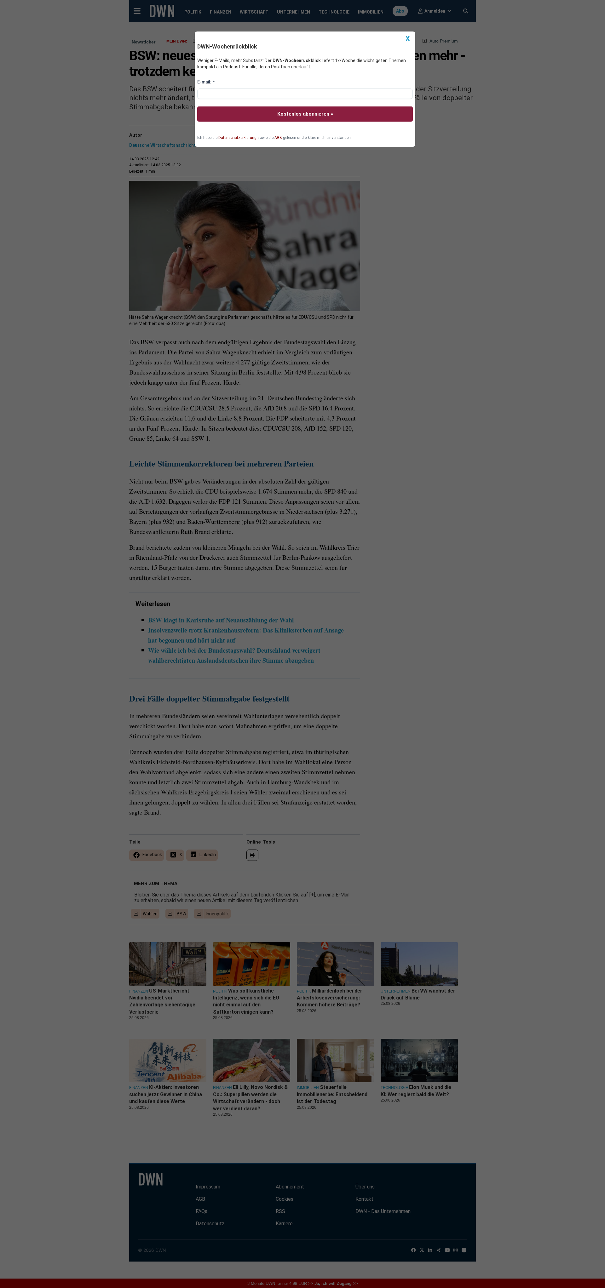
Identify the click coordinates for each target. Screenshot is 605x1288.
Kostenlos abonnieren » (305, 114)
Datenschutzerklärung (237, 137)
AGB (278, 137)
